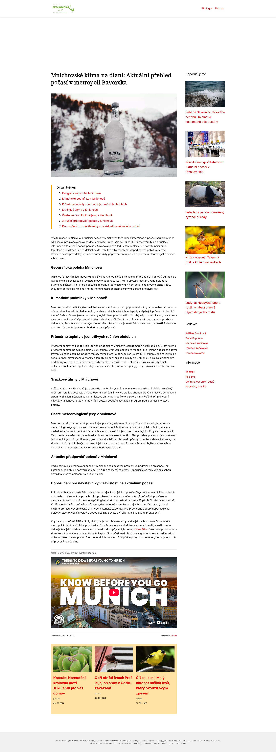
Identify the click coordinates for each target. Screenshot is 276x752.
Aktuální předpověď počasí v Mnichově (87, 220)
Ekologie (207, 8)
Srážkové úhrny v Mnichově (80, 209)
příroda (173, 636)
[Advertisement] (138, 38)
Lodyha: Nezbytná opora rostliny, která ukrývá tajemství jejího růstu (203, 307)
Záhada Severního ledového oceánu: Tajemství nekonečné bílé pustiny (205, 117)
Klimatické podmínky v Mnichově (83, 198)
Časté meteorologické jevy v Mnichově (87, 215)
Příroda (219, 8)
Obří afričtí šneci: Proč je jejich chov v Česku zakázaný (114, 683)
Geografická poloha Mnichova (81, 193)
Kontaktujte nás (87, 553)
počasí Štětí (140, 529)
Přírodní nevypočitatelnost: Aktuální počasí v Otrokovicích (204, 167)
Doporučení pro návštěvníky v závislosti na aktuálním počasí (101, 226)
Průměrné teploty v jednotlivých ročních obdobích (94, 204)
